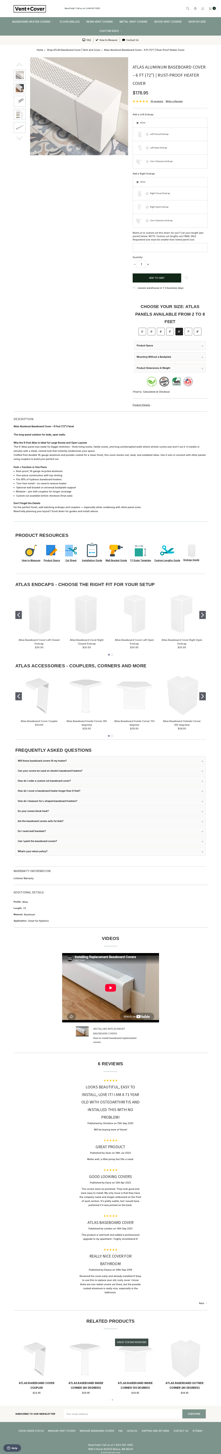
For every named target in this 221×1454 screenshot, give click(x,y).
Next (20, 138)
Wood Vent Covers (168, 21)
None (142, 122)
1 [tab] (108, 1399)
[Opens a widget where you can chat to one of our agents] (12, 1448)
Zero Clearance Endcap (161, 161)
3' (151, 331)
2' (142, 331)
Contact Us (132, 40)
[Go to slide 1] (18, 615)
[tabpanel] (184, 1367)
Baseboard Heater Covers (31, 21)
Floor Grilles (70, 21)
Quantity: (138, 257)
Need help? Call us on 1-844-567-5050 (82, 8)
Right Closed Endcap (160, 193)
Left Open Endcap (158, 147)
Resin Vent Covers (99, 21)
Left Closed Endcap (159, 134)
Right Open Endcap (159, 207)
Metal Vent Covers (133, 21)
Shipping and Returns (155, 1430)
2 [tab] (112, 1399)
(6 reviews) (157, 101)
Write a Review (174, 101)
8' (198, 331)
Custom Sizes (109, 31)
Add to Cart (36, 1363)
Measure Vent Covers (62, 1430)
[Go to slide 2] (202, 615)
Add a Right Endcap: (144, 173)
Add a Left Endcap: (143, 114)
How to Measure (108, 40)
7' (188, 331)
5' (170, 331)
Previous (20, 64)
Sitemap (198, 1430)
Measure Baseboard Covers (97, 1430)
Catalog (132, 1430)
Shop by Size (197, 21)
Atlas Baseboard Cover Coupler (39, 721)
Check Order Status (31, 1430)
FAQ (88, 40)
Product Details (142, 405)
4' (161, 331)
